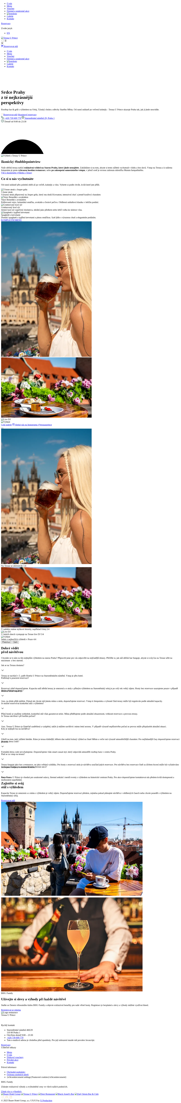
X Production (46, 1100)
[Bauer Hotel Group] (11, 1094)
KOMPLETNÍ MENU (11, 220)
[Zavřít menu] (2, 43)
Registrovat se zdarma (11, 1010)
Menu (9, 6)
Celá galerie (6, 425)
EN (8, 33)
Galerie (10, 16)
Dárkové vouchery (15, 1057)
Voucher (10, 8)
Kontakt (10, 18)
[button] (90, 289)
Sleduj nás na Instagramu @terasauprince (33, 425)
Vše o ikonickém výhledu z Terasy (16, 173)
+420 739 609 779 (13, 118)
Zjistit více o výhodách (11, 1091)
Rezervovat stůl (10, 114)
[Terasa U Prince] (29, 1094)
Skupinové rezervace (27, 114)
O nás (9, 3)
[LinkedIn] (10, 1098)
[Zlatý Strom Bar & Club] (87, 1094)
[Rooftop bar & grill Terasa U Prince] (9, 38)
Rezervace (5, 23)
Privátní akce (12, 1060)
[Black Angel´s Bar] (65, 1094)
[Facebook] (7, 1098)
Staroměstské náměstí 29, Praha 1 (39, 118)
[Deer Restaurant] (46, 1094)
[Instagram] (3, 1098)
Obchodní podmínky (16, 1072)
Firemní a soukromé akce (18, 11)
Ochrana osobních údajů (18, 1074)
